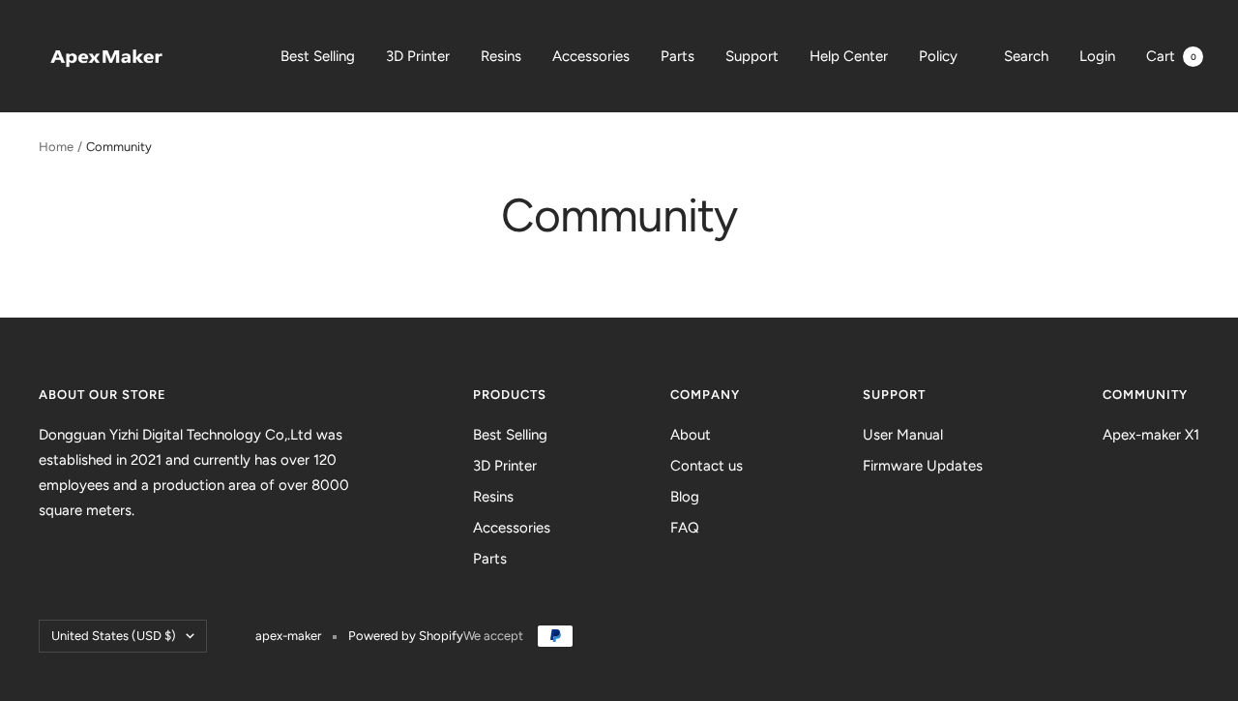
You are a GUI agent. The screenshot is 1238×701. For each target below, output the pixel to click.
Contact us (706, 465)
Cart (1171, 56)
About (690, 434)
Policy (938, 56)
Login (1097, 56)
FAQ (684, 527)
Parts (677, 56)
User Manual (903, 434)
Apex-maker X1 (1151, 434)
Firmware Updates (923, 465)
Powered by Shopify (405, 635)
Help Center (849, 56)
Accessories (591, 56)
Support (752, 56)
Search (1026, 56)
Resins (501, 56)
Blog (684, 496)
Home (56, 146)
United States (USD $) (113, 635)
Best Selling (317, 56)
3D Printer (418, 56)
